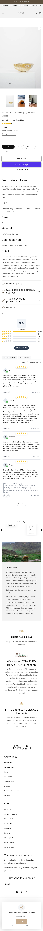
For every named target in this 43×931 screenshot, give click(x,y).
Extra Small (8, 147)
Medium (30, 147)
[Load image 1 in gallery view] (10, 101)
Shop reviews (24, 357)
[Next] (41, 530)
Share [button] (6, 314)
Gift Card (7, 828)
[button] (2, 13)
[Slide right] (40, 101)
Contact (7, 833)
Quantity (4, 134)
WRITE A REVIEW (21, 348)
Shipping (4, 130)
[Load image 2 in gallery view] (21, 101)
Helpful (6, 392)
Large (6, 151)
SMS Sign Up (9, 838)
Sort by (24, 362)
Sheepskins (8, 762)
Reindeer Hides (9, 767)
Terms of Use (9, 847)
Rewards (7, 795)
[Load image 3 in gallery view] (33, 101)
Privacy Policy (9, 842)
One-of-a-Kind (9, 781)
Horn (6, 772)
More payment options (21, 169)
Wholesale (8, 823)
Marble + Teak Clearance (13, 791)
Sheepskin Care (10, 819)
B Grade (7, 786)
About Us (7, 809)
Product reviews (9, 357)
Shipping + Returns (11, 814)
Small (20, 147)
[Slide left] (2, 101)
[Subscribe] (38, 884)
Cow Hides (8, 777)
